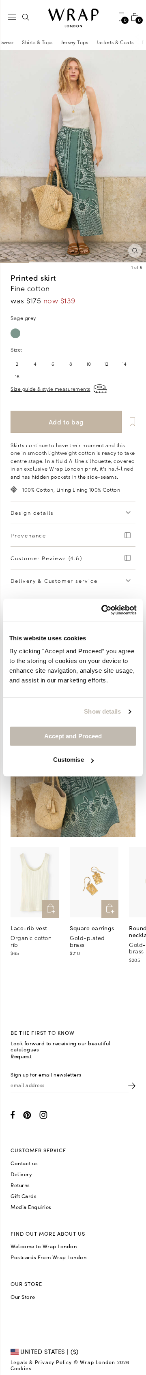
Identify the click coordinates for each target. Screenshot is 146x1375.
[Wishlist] (129, 422)
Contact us (24, 1163)
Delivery (21, 1174)
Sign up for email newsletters (46, 1074)
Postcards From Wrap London (48, 1257)
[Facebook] (13, 1115)
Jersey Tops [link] (88, 41)
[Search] (26, 17)
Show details (102, 711)
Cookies (21, 1368)
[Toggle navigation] (11, 17)
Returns (20, 1185)
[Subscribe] (131, 1085)
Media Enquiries (31, 1207)
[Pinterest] (27, 1115)
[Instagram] (43, 1115)
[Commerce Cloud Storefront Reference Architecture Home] (73, 18)
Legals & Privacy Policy (41, 1362)
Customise (68, 759)
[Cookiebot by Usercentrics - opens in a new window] (103, 610)
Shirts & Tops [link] (50, 41)
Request (21, 1056)
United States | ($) (49, 1351)
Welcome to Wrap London (44, 1246)
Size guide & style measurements (50, 388)
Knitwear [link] (16, 41)
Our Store (23, 1296)
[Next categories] (139, 42)
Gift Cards (23, 1196)
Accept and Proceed (73, 736)
